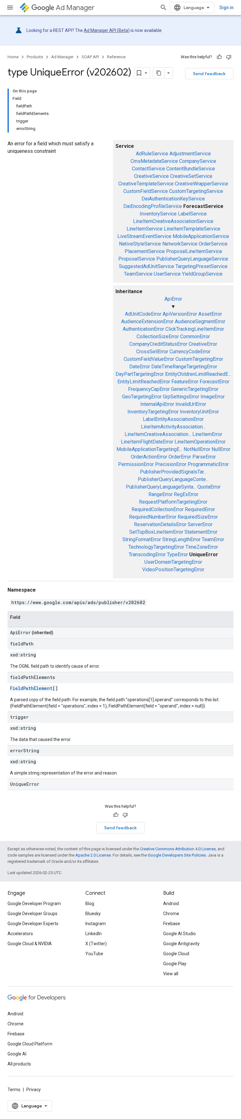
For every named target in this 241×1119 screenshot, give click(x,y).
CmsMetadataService (154, 161)
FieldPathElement (31, 688)
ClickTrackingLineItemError (194, 329)
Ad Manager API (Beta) (107, 30)
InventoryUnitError (199, 412)
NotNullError (197, 449)
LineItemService (144, 229)
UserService (167, 274)
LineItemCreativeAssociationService (173, 221)
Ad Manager (75, 7)
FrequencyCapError (149, 389)
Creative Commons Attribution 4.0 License (178, 849)
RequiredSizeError (198, 517)
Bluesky (93, 913)
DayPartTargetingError (139, 374)
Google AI (17, 1053)
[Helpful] (219, 57)
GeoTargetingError (142, 397)
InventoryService (158, 214)
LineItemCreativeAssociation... (158, 434)
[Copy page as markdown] (158, 73)
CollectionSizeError (158, 336)
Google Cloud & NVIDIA (30, 943)
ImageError (213, 397)
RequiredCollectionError (157, 509)
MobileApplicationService (201, 236)
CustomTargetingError (199, 359)
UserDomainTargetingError (173, 562)
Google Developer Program (34, 903)
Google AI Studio (179, 933)
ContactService (148, 169)
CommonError (195, 336)
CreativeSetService (191, 176)
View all (170, 973)
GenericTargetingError (194, 389)
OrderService (213, 244)
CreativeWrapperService (201, 184)
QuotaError (209, 487)
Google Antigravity (181, 943)
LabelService (192, 214)
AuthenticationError (143, 329)
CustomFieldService (145, 191)
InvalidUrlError (190, 404)
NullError (221, 449)
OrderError (180, 457)
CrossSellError (152, 352)
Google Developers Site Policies (177, 855)
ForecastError (214, 382)
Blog (89, 903)
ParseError (204, 457)
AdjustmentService (190, 154)
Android (171, 903)
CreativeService (151, 176)
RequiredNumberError (152, 517)
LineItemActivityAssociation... (173, 427)
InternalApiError (157, 404)
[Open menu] (10, 7)
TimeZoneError (201, 547)
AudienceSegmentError (200, 321)
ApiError (173, 299)
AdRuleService (152, 154)
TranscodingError (147, 554)
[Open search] (163, 7)
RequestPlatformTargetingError (173, 502)
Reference (116, 56)
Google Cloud (176, 953)
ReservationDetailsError (160, 524)
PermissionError (136, 464)
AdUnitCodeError (143, 314)
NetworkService (179, 244)
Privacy (33, 1089)
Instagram (95, 923)
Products (35, 56)
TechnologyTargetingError (156, 547)
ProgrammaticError (208, 464)
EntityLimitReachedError (143, 382)
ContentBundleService (190, 169)
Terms (14, 1089)
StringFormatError (141, 539)
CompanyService (197, 161)
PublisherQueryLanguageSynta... (161, 487)
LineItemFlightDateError (147, 442)
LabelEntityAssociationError (173, 419)
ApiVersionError (180, 314)
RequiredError (200, 509)
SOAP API (90, 56)
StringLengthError (181, 539)
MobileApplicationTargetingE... (149, 449)
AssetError (210, 314)
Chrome (171, 913)
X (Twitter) (96, 943)
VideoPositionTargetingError (173, 569)
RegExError (186, 494)
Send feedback (209, 73)
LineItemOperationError (200, 442)
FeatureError (184, 382)
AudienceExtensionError (147, 321)
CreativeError (203, 344)
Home (13, 56)
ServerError (200, 524)
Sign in (226, 7)
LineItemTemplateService (192, 229)
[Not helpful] (228, 57)
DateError (139, 367)
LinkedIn (93, 933)
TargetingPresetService (201, 266)
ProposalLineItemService (194, 251)
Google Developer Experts (33, 923)
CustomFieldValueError (149, 359)
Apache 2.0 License (93, 855)
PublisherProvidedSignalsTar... (173, 472)
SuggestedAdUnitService (146, 266)
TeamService (138, 274)
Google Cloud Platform (30, 1043)
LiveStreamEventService (144, 236)
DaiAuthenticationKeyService (173, 199)
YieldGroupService (202, 274)
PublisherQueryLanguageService (192, 259)
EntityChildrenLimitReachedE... (198, 374)
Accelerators (20, 933)
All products (19, 1063)
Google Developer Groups (32, 913)
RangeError (160, 494)
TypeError (177, 554)
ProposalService (136, 259)
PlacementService (145, 251)
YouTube (94, 953)
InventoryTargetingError (153, 412)
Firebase (171, 923)
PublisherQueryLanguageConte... (173, 479)
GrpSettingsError (181, 397)
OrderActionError (149, 457)
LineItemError (207, 434)
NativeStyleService (140, 244)
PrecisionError (170, 464)
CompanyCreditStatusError (158, 344)
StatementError (201, 532)
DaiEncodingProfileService (152, 206)
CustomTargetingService (196, 191)
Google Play (174, 963)
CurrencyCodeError (190, 352)
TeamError (213, 539)
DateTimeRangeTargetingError (184, 367)
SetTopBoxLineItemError (156, 532)
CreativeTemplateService (146, 184)
